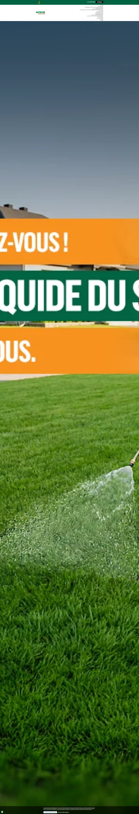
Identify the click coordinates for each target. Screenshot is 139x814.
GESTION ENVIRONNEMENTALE (97, 15)
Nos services (100, 6)
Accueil (101, 5)
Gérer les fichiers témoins (63, 812)
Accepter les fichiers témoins (50, 812)
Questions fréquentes (99, 13)
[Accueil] (40, 11)
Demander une (99, 2)
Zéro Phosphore (100, 16)
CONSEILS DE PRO (99, 12)
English (101, 20)
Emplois (101, 19)
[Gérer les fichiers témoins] (2, 812)
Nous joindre (100, 17)
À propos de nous (99, 18)
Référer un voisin (100, 11)
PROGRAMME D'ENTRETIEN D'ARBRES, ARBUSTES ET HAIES (91, 9)
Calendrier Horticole (99, 14)
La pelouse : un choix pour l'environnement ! (95, 15)
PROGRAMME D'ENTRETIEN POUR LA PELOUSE (94, 7)
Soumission (101, 10)
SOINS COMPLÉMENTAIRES (97, 8)
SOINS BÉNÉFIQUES (99, 8)
